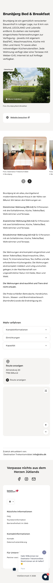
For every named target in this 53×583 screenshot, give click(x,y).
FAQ (9, 516)
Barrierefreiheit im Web (17, 523)
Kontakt (10, 539)
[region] (26, 411)
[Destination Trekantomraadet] (12, 491)
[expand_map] (46, 390)
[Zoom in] (46, 425)
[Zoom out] (46, 432)
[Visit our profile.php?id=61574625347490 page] (19, 479)
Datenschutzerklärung (17, 542)
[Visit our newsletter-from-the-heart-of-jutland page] (34, 479)
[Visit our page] (26, 479)
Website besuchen (18, 117)
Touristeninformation (16, 520)
